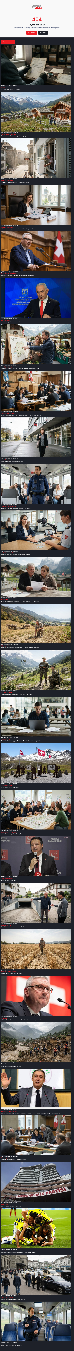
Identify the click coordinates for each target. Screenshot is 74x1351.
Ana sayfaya (31, 32)
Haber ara (43, 32)
